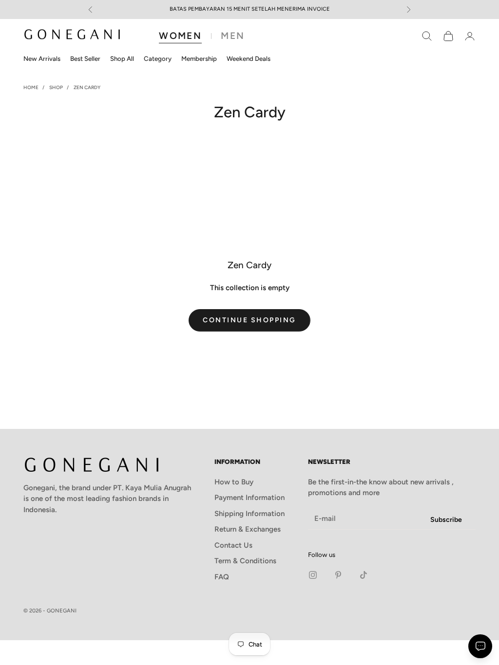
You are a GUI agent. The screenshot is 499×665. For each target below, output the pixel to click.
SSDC (466, 611)
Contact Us (233, 545)
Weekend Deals (248, 58)
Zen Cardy (87, 87)
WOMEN (180, 35)
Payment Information (249, 497)
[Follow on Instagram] (313, 575)
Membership (199, 58)
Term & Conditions (245, 560)
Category (158, 58)
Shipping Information (249, 513)
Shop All (122, 58)
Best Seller (85, 58)
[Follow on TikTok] (363, 575)
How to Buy (233, 482)
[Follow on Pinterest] (338, 575)
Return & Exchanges (247, 529)
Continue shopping (249, 320)
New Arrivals (41, 58)
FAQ (221, 577)
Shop (56, 87)
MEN (233, 35)
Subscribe (446, 520)
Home (30, 87)
